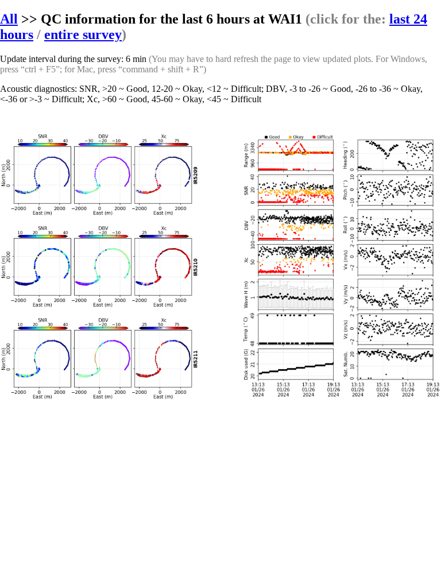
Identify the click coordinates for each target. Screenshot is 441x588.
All (9, 18)
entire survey (83, 34)
